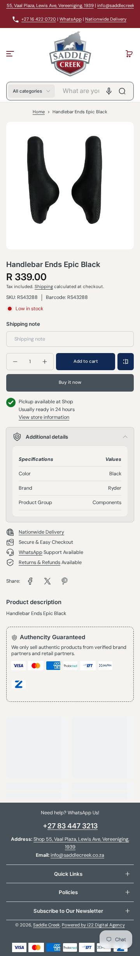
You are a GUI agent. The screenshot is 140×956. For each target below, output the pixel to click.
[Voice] (109, 91)
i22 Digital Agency (106, 925)
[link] (30, 581)
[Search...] (122, 91)
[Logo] (70, 53)
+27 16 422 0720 (38, 19)
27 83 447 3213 (72, 826)
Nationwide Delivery (105, 19)
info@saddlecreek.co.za (77, 855)
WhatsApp (71, 19)
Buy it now (70, 382)
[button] (129, 53)
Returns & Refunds (39, 562)
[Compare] (125, 361)
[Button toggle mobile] (11, 53)
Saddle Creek (46, 925)
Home (39, 112)
